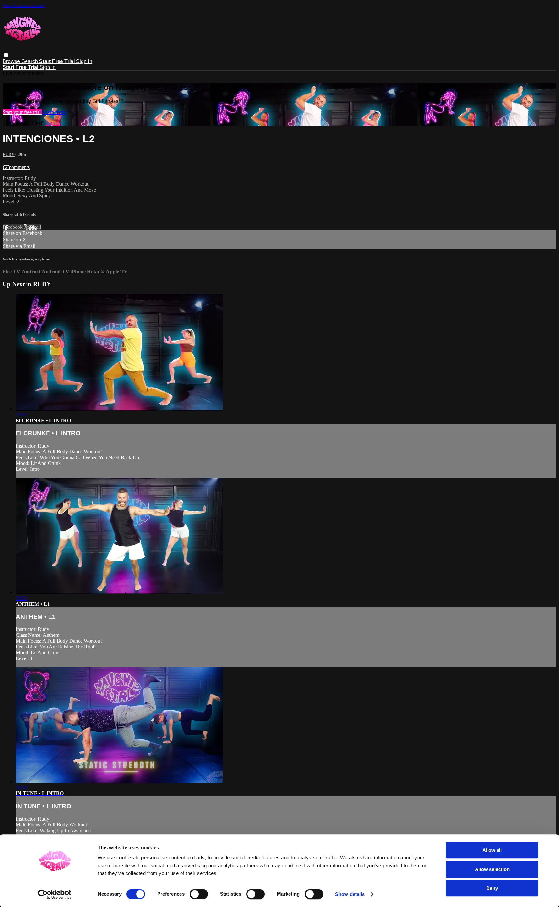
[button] (6, 55)
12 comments (16, 167)
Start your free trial (22, 112)
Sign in (84, 61)
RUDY (9, 154)
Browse (12, 61)
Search (30, 61)
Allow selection (492, 869)
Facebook (13, 227)
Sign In (47, 67)
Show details (350, 894)
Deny (492, 888)
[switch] (199, 894)
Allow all (492, 850)
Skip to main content (24, 5)
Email (35, 227)
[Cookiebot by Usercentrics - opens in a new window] (55, 894)
